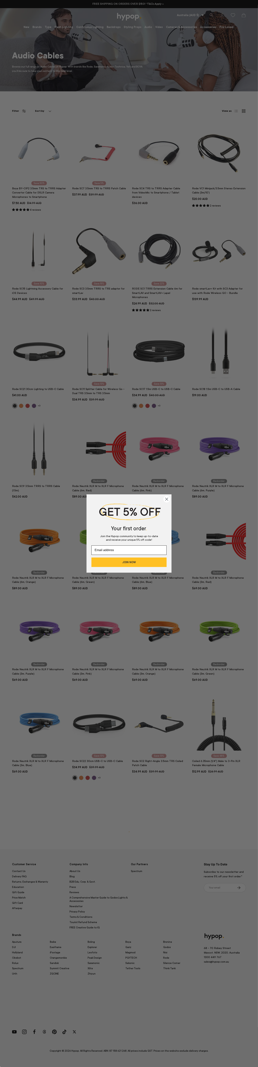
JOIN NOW (129, 562)
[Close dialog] (166, 499)
